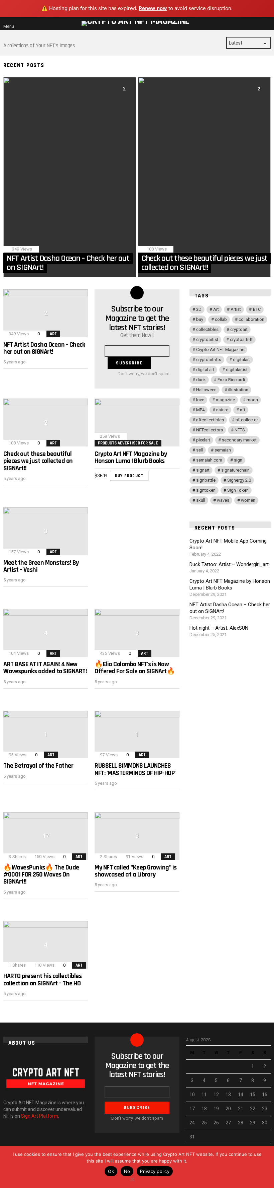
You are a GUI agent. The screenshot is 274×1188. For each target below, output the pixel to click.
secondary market (239, 439)
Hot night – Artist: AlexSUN (218, 628)
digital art (205, 369)
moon (252, 399)
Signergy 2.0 (239, 480)
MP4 (200, 409)
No (127, 1171)
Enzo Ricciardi (231, 379)
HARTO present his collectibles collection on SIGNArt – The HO (42, 979)
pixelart (203, 439)
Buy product (129, 475)
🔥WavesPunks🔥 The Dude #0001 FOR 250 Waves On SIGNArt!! (41, 874)
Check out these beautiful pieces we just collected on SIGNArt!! (38, 461)
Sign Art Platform (39, 1116)
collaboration (251, 319)
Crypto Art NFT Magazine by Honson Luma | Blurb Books (131, 457)
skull (200, 500)
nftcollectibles (210, 419)
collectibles (207, 329)
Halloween (206, 389)
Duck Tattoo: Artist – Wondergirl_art (229, 564)
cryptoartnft (241, 339)
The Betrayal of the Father (38, 765)
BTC (257, 309)
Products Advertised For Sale (128, 443)
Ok (111, 1171)
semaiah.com (209, 460)
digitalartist (237, 369)
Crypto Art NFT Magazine (220, 349)
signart (203, 470)
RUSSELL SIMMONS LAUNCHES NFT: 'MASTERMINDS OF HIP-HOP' (135, 769)
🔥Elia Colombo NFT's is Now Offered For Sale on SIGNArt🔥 (135, 668)
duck (201, 379)
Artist (236, 309)
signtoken (206, 490)
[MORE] (82, 375)
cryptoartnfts (208, 359)
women (248, 500)
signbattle (206, 480)
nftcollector (247, 419)
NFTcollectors (209, 429)
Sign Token (238, 490)
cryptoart (239, 329)
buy (199, 319)
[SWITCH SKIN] (259, 23)
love (200, 399)
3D (198, 309)
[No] (132, 1178)
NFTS (240, 429)
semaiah (223, 449)
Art (53, 334)
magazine (225, 399)
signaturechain (235, 470)
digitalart (241, 359)
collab (221, 319)
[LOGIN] (268, 23)
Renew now (153, 8)
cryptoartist (207, 339)
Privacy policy (154, 1171)
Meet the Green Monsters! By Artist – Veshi (41, 566)
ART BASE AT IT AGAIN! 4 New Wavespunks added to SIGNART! (45, 668)
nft (242, 409)
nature (222, 409)
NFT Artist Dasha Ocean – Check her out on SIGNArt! (44, 348)
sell (199, 449)
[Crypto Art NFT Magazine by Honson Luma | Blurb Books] (137, 422)
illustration (238, 389)
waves (223, 500)
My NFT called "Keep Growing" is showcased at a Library (136, 871)
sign (238, 460)
